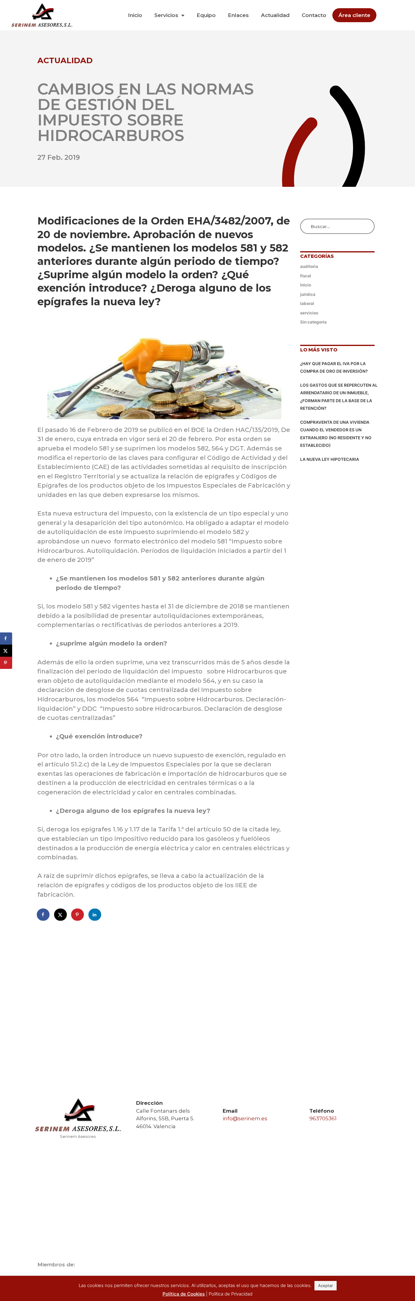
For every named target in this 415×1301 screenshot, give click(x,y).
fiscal (305, 275)
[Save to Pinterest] (78, 915)
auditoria (309, 266)
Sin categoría (313, 322)
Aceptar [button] (325, 1285)
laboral (307, 303)
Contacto (314, 15)
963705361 (323, 1118)
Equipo (206, 15)
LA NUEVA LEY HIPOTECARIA (329, 459)
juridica (307, 294)
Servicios (166, 15)
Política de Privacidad (230, 1294)
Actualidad (275, 15)
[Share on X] (61, 915)
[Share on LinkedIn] (95, 915)
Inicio (135, 15)
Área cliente (354, 15)
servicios (309, 312)
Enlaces (238, 15)
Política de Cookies (184, 1294)
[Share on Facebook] (43, 915)
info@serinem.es (245, 1118)
